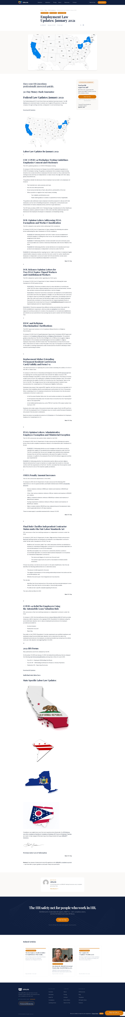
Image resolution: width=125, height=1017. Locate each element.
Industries (47, 2)
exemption (54, 309)
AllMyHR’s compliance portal (64, 862)
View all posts (53, 888)
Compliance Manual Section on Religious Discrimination (46, 336)
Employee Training (66, 834)
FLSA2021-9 (26, 252)
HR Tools (56, 834)
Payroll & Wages (61, 12)
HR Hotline (51, 994)
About (59, 2)
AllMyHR (53, 882)
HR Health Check (83, 1000)
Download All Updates (29, 110)
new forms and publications (38, 657)
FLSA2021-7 (30, 241)
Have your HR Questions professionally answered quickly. (38, 85)
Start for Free (92, 2)
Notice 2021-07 (58, 617)
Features (81, 1002)
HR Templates (53, 12)
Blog (46, 10)
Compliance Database (47, 834)
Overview (51, 991)
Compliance (51, 1000)
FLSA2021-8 (30, 247)
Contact (75, 2)
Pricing (54, 2)
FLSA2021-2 (26, 461)
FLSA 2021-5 (30, 286)
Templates (81, 997)
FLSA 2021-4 (30, 292)
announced (65, 373)
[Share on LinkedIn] (83, 25)
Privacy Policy (95, 1013)
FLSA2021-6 (30, 234)
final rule (25, 539)
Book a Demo (102, 2)
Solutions (40, 2)
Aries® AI (51, 997)
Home (42, 10)
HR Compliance (52, 10)
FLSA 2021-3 (26, 307)
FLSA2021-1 (30, 448)
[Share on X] (81, 25)
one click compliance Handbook (32, 834)
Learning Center (52, 1002)
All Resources (82, 991)
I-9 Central (50, 415)
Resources (67, 2)
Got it (101, 1013)
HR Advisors (66, 832)
